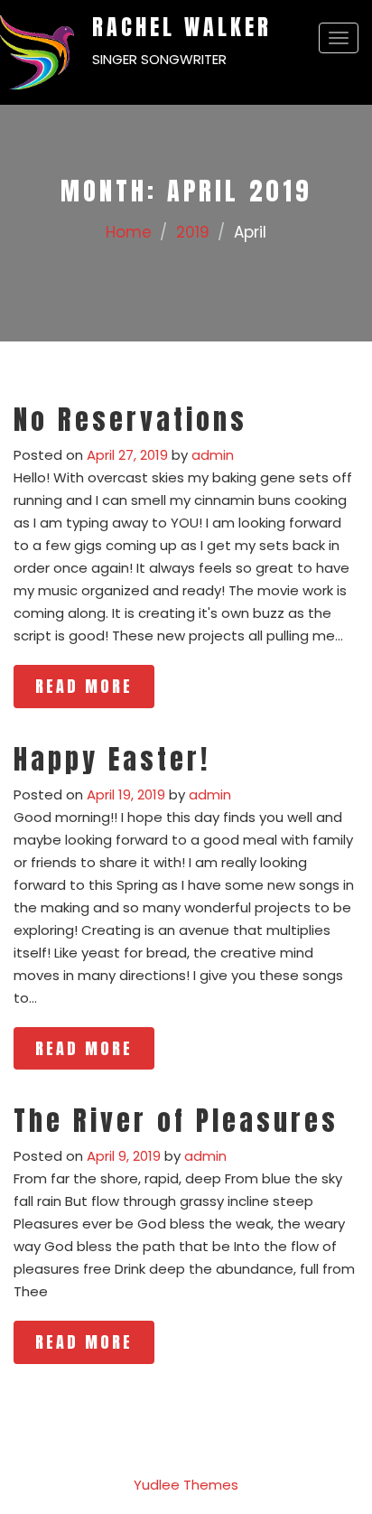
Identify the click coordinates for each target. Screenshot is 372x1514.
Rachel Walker (182, 27)
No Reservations (130, 419)
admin (212, 454)
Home (129, 232)
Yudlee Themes (186, 1484)
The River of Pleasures (176, 1120)
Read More (84, 686)
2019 (192, 232)
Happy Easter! (112, 759)
